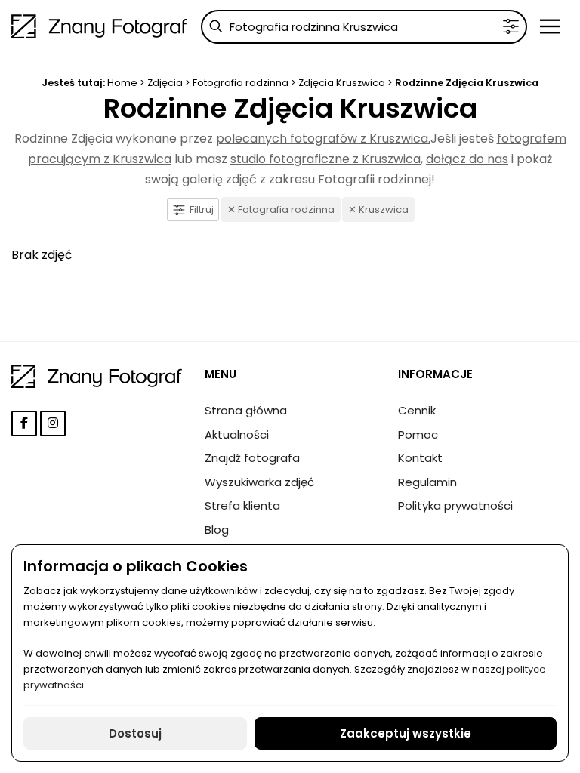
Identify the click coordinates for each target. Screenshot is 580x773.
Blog (217, 529)
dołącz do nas (467, 159)
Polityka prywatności (455, 505)
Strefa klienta (242, 505)
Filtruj (202, 209)
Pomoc (418, 434)
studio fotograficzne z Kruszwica (325, 159)
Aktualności (237, 434)
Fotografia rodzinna (242, 82)
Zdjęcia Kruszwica (341, 82)
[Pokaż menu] (550, 26)
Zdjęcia (165, 82)
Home (122, 82)
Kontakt (420, 458)
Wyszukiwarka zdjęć (259, 482)
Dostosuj (135, 733)
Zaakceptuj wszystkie (405, 733)
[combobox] (364, 27)
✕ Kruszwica (378, 209)
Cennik (417, 410)
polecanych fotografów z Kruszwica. (323, 138)
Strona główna (246, 410)
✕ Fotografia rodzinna (281, 209)
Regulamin (427, 482)
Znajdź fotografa (252, 458)
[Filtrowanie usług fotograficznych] (511, 27)
